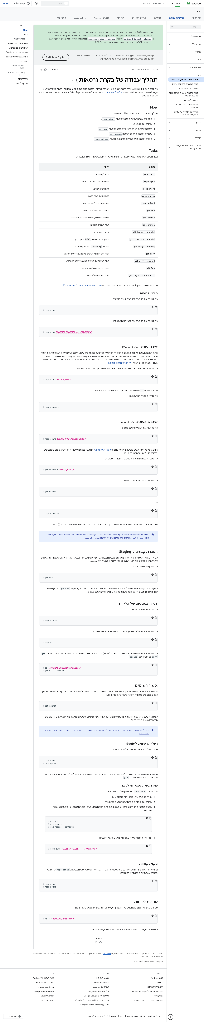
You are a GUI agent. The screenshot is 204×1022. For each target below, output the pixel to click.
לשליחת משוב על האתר (98, 1016)
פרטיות (114, 1016)
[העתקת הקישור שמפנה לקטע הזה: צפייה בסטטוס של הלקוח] (116, 604)
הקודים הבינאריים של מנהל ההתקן (148, 1000)
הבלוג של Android (101, 987)
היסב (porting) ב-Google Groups (94, 1004)
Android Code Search (153, 3)
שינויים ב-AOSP (103, 42)
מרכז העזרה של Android (43, 978)
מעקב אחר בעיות (47, 1000)
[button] (187, 44)
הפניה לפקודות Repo (73, 285)
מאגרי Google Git (103, 449)
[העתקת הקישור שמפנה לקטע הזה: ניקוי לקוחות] (136, 864)
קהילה (143, 1016)
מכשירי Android (101, 18)
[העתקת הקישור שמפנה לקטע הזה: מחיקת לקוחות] (131, 902)
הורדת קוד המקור (93, 285)
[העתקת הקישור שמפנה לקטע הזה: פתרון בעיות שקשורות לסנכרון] (117, 785)
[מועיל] (45, 70)
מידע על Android (155, 1016)
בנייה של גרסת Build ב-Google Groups (92, 1000)
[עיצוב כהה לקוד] (152, 307)
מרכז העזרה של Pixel (45, 982)
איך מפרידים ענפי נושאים (120, 363)
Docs (177, 3)
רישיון (122, 1016)
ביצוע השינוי (144, 733)
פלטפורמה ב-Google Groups (96, 996)
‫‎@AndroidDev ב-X (101, 982)
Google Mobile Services (44, 991)
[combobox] (55, 3)
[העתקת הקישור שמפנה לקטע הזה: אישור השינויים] (132, 685)
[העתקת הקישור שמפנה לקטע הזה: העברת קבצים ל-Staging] (116, 552)
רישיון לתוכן (106, 953)
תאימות (120, 18)
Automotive (80, 18)
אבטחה (158, 18)
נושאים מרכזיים (139, 18)
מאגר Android (157, 978)
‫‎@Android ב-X (102, 978)
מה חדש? (196, 18)
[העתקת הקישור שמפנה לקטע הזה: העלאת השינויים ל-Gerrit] (123, 744)
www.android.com (46, 987)
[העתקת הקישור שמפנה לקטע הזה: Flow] (147, 107)
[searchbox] (185, 27)
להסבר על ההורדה (155, 987)
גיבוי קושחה (158, 996)
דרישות (160, 982)
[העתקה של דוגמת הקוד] (156, 307)
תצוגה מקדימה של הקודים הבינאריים (147, 991)
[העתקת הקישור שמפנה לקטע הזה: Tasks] (146, 151)
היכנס (5, 3)
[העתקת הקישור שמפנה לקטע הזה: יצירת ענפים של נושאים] (119, 347)
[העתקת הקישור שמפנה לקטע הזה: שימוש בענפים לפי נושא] (118, 422)
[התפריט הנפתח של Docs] (171, 3)
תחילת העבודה (176, 18)
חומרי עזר (61, 18)
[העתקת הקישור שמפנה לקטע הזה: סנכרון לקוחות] (137, 293)
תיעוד (197, 11)
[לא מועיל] (41, 70)
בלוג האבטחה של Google (98, 991)
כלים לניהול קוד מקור (111, 92)
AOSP (155, 69)
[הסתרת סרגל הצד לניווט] (170, 1017)
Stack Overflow (47, 996)
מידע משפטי (132, 1016)
